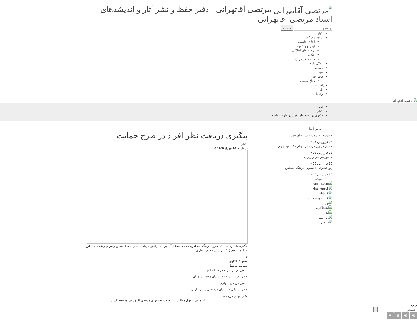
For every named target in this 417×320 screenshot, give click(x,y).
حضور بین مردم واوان (318, 157)
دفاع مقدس (307, 80)
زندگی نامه (316, 63)
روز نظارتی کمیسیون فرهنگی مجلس (308, 167)
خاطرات (318, 76)
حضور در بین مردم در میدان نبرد (311, 135)
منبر (321, 72)
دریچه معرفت (315, 37)
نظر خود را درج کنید (235, 296)
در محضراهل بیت (304, 59)
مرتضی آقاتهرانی (139, 300)
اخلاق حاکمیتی (306, 41)
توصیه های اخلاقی (303, 50)
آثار (321, 89)
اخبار (321, 33)
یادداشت (318, 85)
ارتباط (320, 93)
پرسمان (319, 67)
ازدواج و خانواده (305, 46)
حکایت (310, 54)
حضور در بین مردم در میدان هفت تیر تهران (305, 146)
